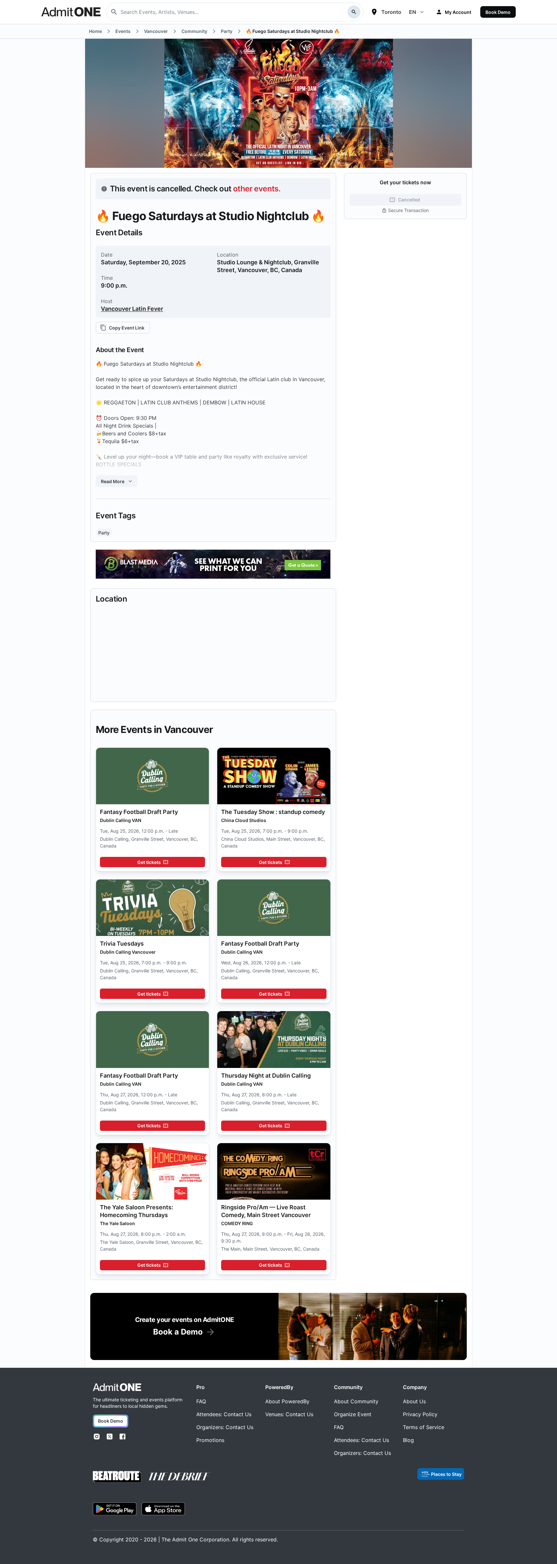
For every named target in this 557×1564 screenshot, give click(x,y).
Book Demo (498, 12)
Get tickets (149, 862)
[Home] (117, 1387)
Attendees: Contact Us (223, 1414)
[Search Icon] (353, 11)
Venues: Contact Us (289, 1414)
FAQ (201, 1401)
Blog (408, 1440)
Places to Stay (446, 1474)
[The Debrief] (179, 1476)
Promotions (210, 1440)
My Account (458, 12)
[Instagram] (97, 1436)
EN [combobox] (412, 12)
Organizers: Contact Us (224, 1427)
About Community (356, 1401)
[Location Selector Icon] (374, 12)
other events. (256, 188)
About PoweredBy (287, 1401)
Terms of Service (423, 1427)
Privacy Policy (420, 1414)
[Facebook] (122, 1436)
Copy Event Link (126, 327)
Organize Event (352, 1414)
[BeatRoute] (117, 1476)
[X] (109, 1436)
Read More (112, 481)
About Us (414, 1401)
